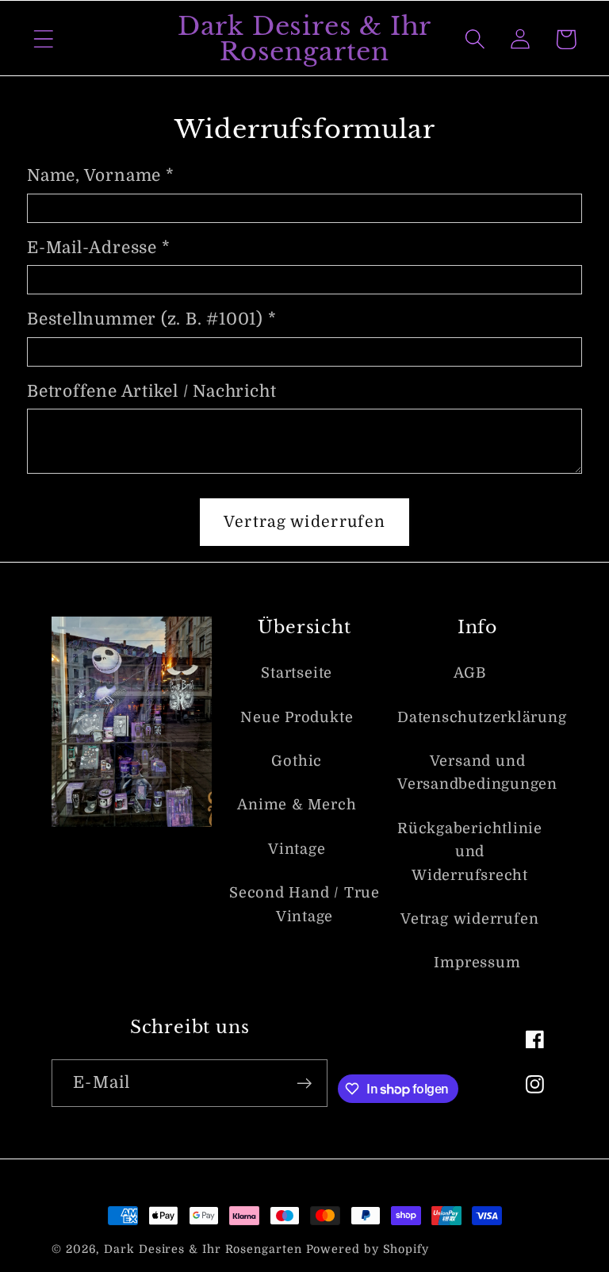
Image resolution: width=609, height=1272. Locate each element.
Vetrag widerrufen (469, 919)
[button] (43, 39)
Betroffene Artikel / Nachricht (151, 391)
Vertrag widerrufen (304, 522)
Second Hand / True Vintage (304, 904)
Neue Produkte (296, 717)
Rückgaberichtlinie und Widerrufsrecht (469, 851)
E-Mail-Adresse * (98, 247)
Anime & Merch (296, 805)
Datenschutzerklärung (482, 717)
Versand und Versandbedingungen (477, 772)
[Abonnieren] (304, 1083)
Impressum (477, 962)
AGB (470, 673)
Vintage (296, 849)
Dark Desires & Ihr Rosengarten (202, 1249)
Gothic (296, 761)
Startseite (296, 673)
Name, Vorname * (100, 175)
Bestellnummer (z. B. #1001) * (152, 319)
